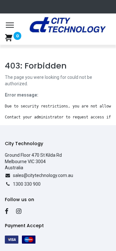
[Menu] (10, 25)
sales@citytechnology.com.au (43, 175)
